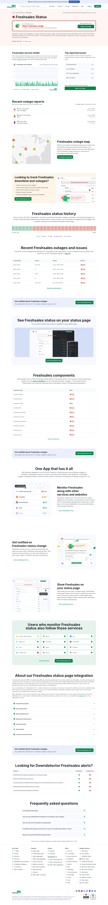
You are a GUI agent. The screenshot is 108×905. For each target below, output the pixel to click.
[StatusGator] (44, 892)
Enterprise (17, 859)
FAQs (68, 882)
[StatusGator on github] (90, 891)
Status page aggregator (39, 859)
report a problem (39, 381)
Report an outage (86, 26)
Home (13, 12)
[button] (54, 703)
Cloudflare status (86, 856)
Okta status (85, 872)
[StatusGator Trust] (86, 897)
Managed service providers (21, 861)
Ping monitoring (37, 869)
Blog (82, 6)
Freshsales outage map (31, 149)
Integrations (70, 859)
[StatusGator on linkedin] (79, 891)
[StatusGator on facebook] (92, 891)
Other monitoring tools (56, 862)
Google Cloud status (87, 861)
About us (69, 851)
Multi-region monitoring (39, 875)
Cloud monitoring (37, 861)
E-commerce (17, 867)
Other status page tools (56, 859)
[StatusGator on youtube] (82, 891)
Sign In (90, 6)
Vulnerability (70, 875)
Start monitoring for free (23, 199)
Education (16, 856)
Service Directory (72, 856)
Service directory (20, 12)
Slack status (85, 880)
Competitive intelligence (20, 864)
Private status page (38, 853)
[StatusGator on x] (95, 891)
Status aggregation (38, 856)
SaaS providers (18, 869)
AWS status (85, 851)
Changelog (70, 869)
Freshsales (29, 12)
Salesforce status (86, 877)
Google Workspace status (89, 864)
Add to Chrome (74, 1)
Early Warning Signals (39, 867)
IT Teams (16, 851)
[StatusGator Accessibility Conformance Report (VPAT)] (93, 897)
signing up (82, 696)
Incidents (35, 872)
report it (67, 253)
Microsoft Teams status (88, 867)
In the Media (70, 853)
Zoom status (85, 882)
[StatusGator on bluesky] (84, 891)
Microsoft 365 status (87, 869)
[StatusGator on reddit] (76, 891)
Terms (69, 880)
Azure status (85, 853)
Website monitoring (38, 864)
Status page (36, 851)
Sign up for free (22, 59)
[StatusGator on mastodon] (87, 891)
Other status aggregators (56, 865)
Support (69, 864)
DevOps (16, 853)
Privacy (69, 877)
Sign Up (97, 6)
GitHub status (85, 859)
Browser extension (72, 861)
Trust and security (72, 872)
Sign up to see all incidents (54, 288)
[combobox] (32, 6)
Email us (48, 841)
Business (52, 851)
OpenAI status (85, 875)
